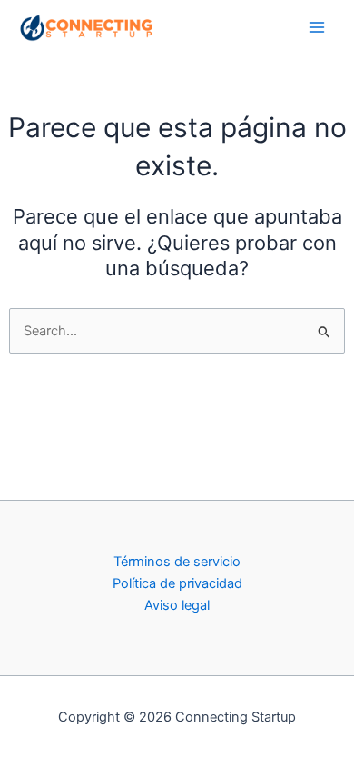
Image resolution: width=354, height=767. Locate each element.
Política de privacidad (177, 583)
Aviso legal (177, 605)
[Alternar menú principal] (317, 27)
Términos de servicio (177, 561)
